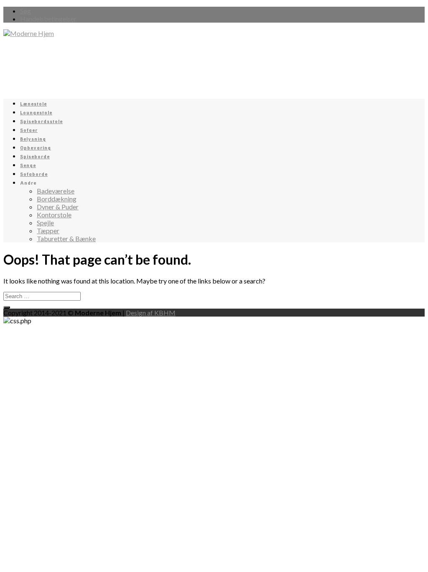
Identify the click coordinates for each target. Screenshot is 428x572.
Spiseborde (35, 157)
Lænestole (33, 104)
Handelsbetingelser (48, 19)
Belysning (33, 139)
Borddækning (56, 199)
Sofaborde (34, 174)
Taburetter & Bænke (66, 238)
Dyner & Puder (58, 207)
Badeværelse (55, 191)
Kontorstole (54, 215)
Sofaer (29, 130)
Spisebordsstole (41, 122)
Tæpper (48, 230)
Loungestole (36, 113)
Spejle (45, 223)
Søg (25, 11)
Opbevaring (35, 148)
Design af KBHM (151, 313)
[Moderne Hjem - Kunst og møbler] (28, 33)
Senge (28, 165)
